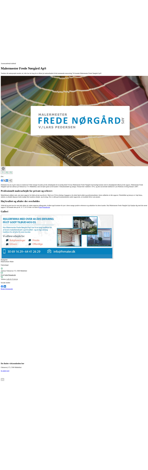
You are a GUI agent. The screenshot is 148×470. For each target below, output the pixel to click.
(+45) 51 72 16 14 (12, 279)
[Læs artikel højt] (3, 172)
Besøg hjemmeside (7, 289)
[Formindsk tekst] (11, 172)
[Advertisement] (9, 31)
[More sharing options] (10, 180)
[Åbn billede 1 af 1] (57, 237)
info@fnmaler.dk (44, 207)
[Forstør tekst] (7, 172)
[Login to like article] (3, 169)
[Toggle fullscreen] (2, 379)
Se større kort (5, 371)
